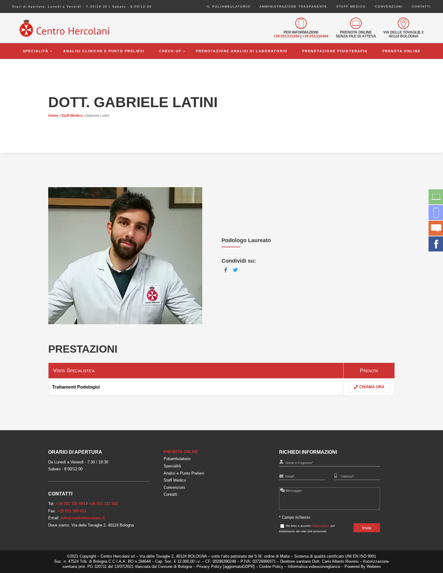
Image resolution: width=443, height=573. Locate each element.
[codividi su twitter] (235, 270)
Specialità (36, 51)
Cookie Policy (271, 566)
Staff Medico (351, 6)
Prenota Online (401, 51)
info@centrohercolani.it (83, 518)
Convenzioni (389, 6)
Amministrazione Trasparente (293, 6)
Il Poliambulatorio (228, 6)
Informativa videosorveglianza (314, 566)
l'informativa (321, 525)
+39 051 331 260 (103, 503)
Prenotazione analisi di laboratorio (241, 51)
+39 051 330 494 (70, 503)
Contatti (421, 6)
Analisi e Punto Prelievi (184, 473)
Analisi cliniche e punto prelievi (103, 51)
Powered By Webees (362, 566)
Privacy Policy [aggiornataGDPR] (225, 566)
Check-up (170, 51)
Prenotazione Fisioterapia (335, 51)
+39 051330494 (315, 36)
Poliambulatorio (177, 458)
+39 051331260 (286, 36)
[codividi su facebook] (226, 270)
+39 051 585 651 (71, 511)
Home (53, 116)
